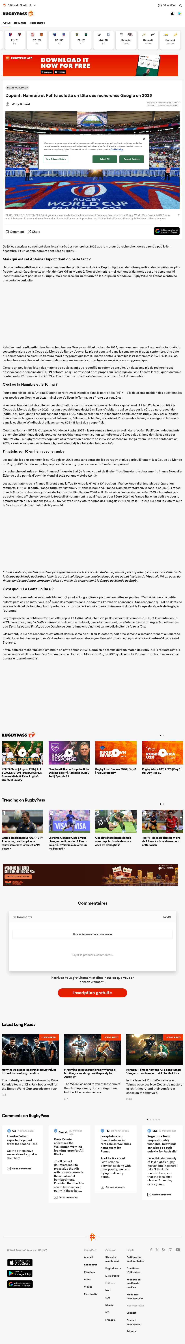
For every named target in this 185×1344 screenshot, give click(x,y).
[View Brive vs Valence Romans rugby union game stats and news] (126, 40)
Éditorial (132, 1331)
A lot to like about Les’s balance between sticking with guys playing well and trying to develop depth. (116, 1167)
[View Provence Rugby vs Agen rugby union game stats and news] (103, 40)
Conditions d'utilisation (133, 1270)
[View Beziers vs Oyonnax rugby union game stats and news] (15, 40)
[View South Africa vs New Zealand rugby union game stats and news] (148, 40)
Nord (108, 1290)
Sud (107, 1297)
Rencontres (37, 23)
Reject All (105, 159)
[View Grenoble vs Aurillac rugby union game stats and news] (59, 40)
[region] (93, 152)
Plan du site (90, 1294)
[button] (30, 1067)
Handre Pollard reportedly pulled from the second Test (22, 1140)
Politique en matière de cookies (134, 1283)
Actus (6, 23)
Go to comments (19, 1168)
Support (131, 1313)
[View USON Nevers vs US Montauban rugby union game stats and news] (81, 40)
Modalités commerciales (135, 1296)
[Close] (144, 139)
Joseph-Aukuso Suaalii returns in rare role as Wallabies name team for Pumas (116, 1143)
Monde (109, 1305)
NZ (107, 1312)
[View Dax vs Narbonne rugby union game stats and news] (37, 40)
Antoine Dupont (43, 259)
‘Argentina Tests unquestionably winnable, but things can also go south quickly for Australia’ (162, 1143)
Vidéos (88, 1287)
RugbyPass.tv (113, 1268)
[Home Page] (18, 14)
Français (110, 1320)
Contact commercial (134, 1322)
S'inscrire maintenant (112, 1259)
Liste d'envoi (112, 1276)
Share (36, 231)
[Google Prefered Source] (165, 231)
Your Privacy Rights (56, 159)
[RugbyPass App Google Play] (33, 1274)
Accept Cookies (132, 159)
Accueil (88, 1257)
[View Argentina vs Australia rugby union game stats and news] (170, 40)
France (157, 276)
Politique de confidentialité (135, 1259)
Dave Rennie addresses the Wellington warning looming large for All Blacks (68, 1146)
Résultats (20, 23)
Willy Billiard (21, 104)
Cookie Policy (117, 149)
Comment (17, 231)
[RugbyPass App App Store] (33, 1263)
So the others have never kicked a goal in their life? (22, 1154)
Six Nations (81, 492)
